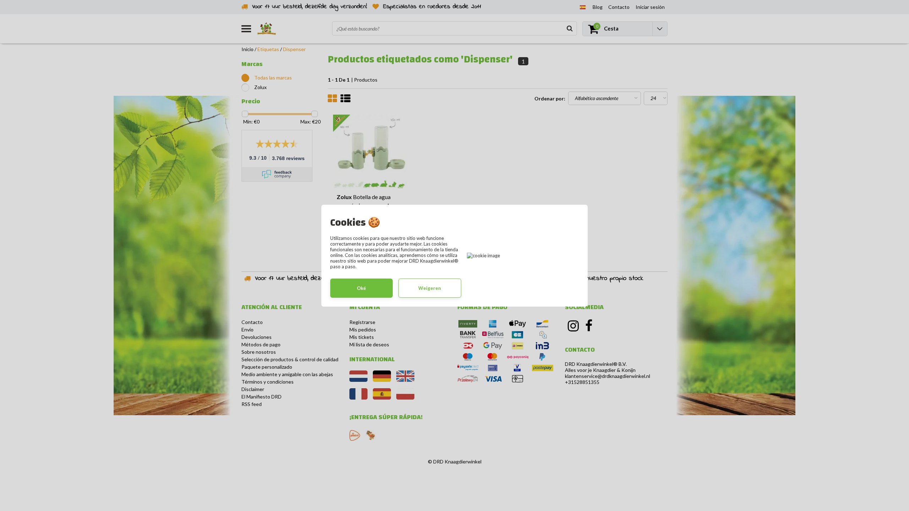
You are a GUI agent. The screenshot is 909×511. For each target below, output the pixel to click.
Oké (361, 288)
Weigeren (429, 288)
